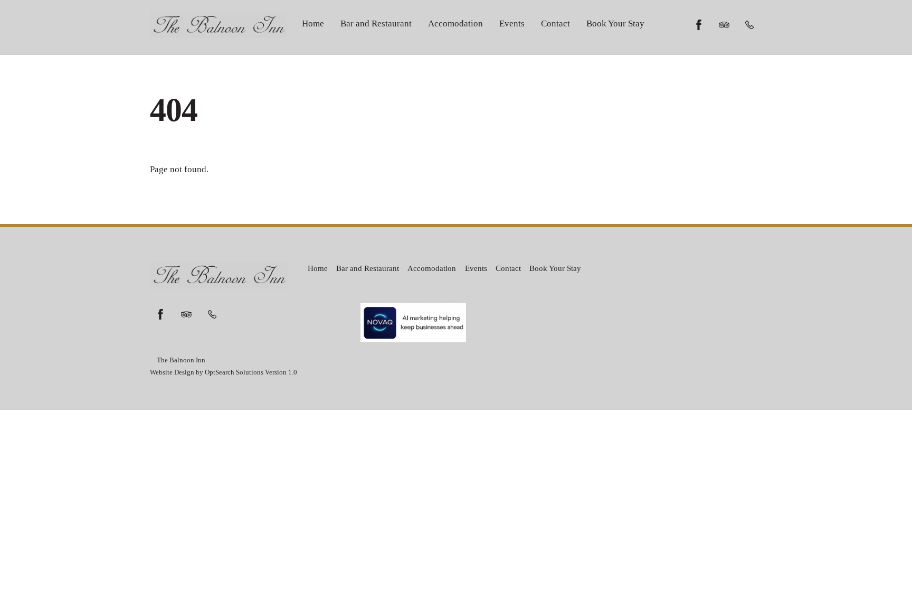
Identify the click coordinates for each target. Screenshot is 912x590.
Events (512, 23)
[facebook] (698, 23)
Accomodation (455, 23)
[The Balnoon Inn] (218, 32)
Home (313, 23)
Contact (555, 23)
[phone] (749, 23)
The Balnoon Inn (181, 360)
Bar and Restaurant (376, 23)
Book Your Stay (615, 23)
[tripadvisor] (724, 23)
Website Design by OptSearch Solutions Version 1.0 (223, 372)
